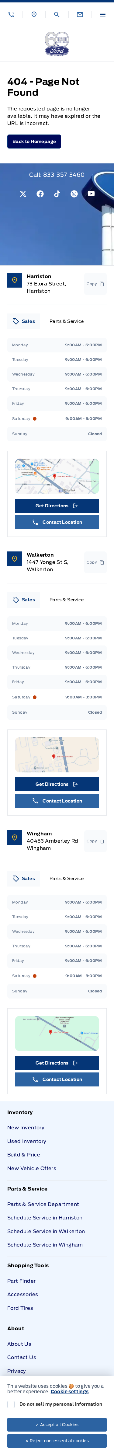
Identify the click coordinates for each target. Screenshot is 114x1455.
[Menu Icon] (102, 14)
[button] (11, 14)
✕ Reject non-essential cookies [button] (57, 1441)
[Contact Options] (79, 14)
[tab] (23, 321)
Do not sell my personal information (60, 1404)
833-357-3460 (64, 175)
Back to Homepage (34, 141)
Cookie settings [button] (70, 1391)
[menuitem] (57, 1144)
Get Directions (56, 507)
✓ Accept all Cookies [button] (57, 1424)
